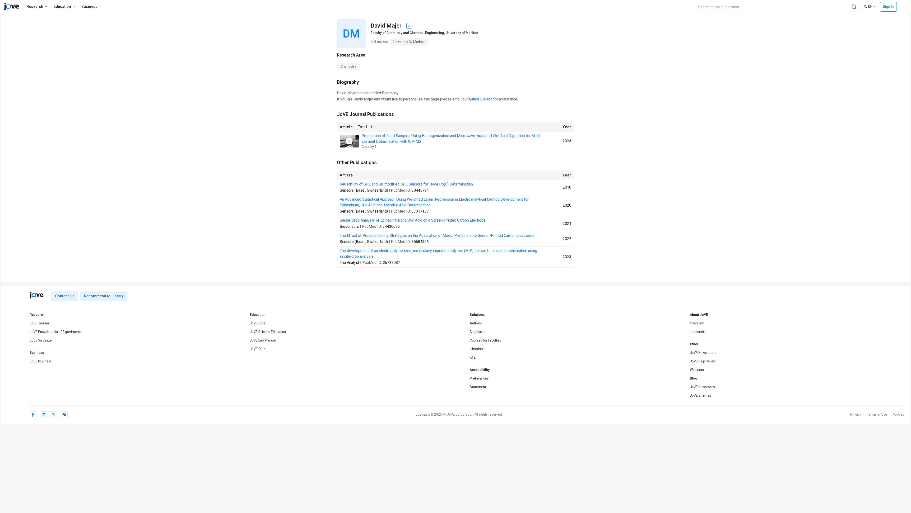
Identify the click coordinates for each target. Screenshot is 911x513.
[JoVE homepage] (36, 295)
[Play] (349, 141)
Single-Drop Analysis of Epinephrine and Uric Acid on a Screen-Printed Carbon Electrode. (413, 220)
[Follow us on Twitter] (54, 414)
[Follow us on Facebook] (33, 414)
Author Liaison (480, 99)
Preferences (479, 378)
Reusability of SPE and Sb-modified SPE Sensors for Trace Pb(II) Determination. (407, 184)
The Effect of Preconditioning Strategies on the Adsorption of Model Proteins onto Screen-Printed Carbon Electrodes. (437, 235)
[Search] (854, 7)
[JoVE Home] (11, 6)
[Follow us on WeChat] (64, 414)
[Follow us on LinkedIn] (43, 414)
